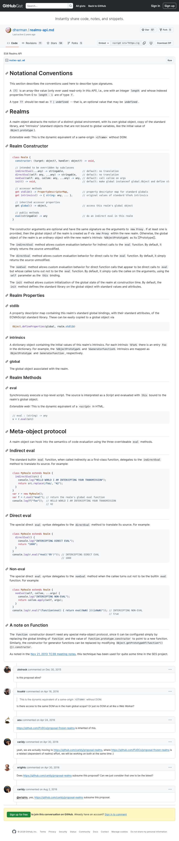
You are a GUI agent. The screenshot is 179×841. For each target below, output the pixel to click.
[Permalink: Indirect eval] (7, 450)
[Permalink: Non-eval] (7, 569)
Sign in (155, 6)
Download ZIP (164, 43)
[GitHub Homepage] (14, 831)
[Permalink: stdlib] (7, 305)
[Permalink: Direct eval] (7, 515)
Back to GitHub (97, 5)
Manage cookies (120, 831)
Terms (43, 831)
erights (21, 767)
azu (19, 719)
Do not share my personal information (149, 831)
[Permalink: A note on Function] (7, 625)
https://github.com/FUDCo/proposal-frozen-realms (46, 727)
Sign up (169, 6)
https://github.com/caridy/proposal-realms (78, 749)
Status (73, 831)
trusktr (21, 691)
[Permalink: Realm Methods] (7, 377)
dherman (20, 30)
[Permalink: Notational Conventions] (7, 73)
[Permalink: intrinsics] (7, 337)
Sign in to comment (116, 814)
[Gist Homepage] (13, 6)
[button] (144, 43)
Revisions (33, 43)
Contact (105, 831)
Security (63, 831)
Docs (95, 831)
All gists (80, 5)
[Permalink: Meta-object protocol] (7, 431)
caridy (21, 741)
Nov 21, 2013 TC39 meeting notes (53, 654)
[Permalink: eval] (7, 387)
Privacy (52, 831)
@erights (22, 797)
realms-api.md (42, 30)
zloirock (22, 669)
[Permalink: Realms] (7, 111)
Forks (77, 43)
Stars (56, 43)
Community (84, 831)
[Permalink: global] (7, 361)
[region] (89, 363)
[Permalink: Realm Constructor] (7, 145)
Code (14, 43)
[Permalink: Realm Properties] (7, 295)
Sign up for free (19, 814)
